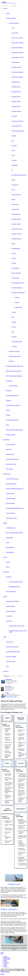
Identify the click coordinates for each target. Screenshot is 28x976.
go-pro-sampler (15, 209)
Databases (8, 400)
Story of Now (15, 32)
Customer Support (10, 606)
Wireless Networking (11, 591)
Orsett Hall (14, 116)
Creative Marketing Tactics (12, 420)
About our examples (11, 444)
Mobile (8, 410)
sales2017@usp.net (5, 971)
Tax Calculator (9, 469)
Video (7, 424)
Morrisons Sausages (16, 238)
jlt (12, 170)
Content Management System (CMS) (14, 366)
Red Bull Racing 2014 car (18, 282)
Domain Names (7, 473)
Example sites (6, 439)
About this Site (9, 641)
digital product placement (17, 52)
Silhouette (11, 361)
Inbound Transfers (10, 493)
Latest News (9, 621)
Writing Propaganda (10, 434)
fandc (13, 155)
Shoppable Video (16, 81)
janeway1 (17, 302)
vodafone (14, 263)
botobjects (14, 336)
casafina (14, 253)
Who (7, 666)
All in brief (8, 449)
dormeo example (16, 62)
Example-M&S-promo (17, 287)
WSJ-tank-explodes (16, 111)
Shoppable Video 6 (16, 106)
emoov (13, 179)
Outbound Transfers (10, 498)
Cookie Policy (9, 616)
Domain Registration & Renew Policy (15, 508)
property (14, 326)
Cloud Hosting (9, 537)
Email (7, 542)
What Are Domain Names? (12, 478)
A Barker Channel (13, 385)
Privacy (8, 567)
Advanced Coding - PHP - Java (13, 405)
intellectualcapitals (16, 214)
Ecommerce (9, 390)
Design (8, 13)
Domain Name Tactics (11, 483)
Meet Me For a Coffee (11, 464)
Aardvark (17, 297)
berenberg (14, 160)
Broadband (8, 576)
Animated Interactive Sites (12, 395)
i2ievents (14, 258)
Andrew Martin (18, 307)
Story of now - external (17, 37)
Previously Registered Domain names (14, 488)
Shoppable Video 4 (16, 96)
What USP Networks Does (12, 646)
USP (9, 2)
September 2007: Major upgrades (16, 625)
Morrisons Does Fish (17, 233)
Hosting (5, 522)
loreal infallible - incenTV (18, 57)
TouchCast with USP (11, 18)
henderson (14, 145)
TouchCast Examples (14, 23)
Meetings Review (10, 454)
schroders (14, 135)
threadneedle (15, 165)
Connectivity (6, 571)
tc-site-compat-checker (17, 341)
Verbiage (8, 415)
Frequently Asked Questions (12, 601)
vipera (13, 189)
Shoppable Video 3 (16, 91)
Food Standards (15, 268)
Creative (5, 8)
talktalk (13, 199)
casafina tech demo (16, 194)
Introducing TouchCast (14, 351)
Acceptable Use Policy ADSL (16, 581)
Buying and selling (10, 503)
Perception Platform (16, 219)
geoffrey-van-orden (16, 224)
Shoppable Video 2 (16, 86)
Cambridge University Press (18, 292)
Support (5, 596)
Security (5, 557)
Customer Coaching (10, 611)
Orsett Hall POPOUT (17, 126)
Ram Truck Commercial (17, 77)
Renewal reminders (10, 513)
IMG (13, 317)
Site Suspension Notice (11, 518)
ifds (13, 331)
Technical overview (10, 527)
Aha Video (14, 346)
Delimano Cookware (17, 67)
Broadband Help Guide (14, 586)
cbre (13, 140)
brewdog (14, 312)
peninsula (14, 322)
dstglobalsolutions (16, 248)
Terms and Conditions (11, 656)
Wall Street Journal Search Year (19, 175)
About (4, 637)
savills (13, 150)
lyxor (13, 28)
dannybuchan (15, 204)
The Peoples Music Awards (12, 459)
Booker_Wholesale (16, 273)
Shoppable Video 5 (16, 101)
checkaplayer (15, 184)
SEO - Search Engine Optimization (14, 375)
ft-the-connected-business (18, 42)
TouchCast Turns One (17, 228)
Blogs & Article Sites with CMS (13, 371)
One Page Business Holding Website (14, 429)
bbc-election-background (17, 72)
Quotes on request (8, 690)
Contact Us (6, 671)
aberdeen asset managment (18, 130)
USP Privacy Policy (10, 661)
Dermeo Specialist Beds (17, 47)
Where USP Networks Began (13, 651)
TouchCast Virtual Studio (15, 356)
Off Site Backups (10, 552)
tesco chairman (15, 277)
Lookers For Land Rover (17, 121)
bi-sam (13, 243)
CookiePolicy (2, 953)
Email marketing (10, 547)
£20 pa (8, 683)
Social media (9, 380)
